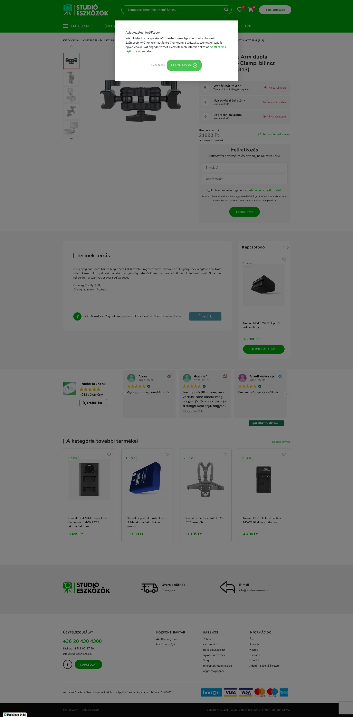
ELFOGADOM (181, 65)
